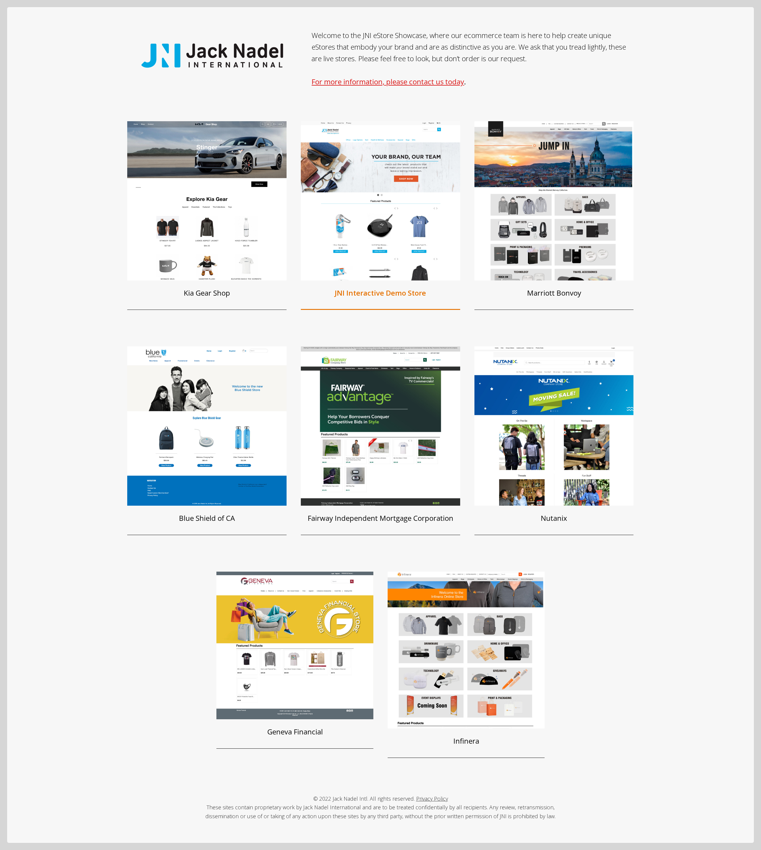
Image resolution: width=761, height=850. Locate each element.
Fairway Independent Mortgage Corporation (380, 518)
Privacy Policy (432, 798)
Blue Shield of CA (207, 518)
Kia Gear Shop (207, 293)
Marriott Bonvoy (554, 293)
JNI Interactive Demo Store (380, 293)
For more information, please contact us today (388, 81)
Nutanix (554, 518)
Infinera (466, 741)
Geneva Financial (295, 732)
